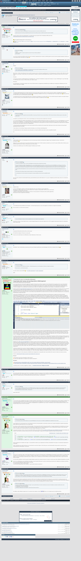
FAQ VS (36, 5)
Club (50, 0)
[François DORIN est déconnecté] (7, 426)
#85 (68, 109)
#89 (68, 201)
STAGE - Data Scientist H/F (25, 514)
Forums (14, 0)
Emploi (39, 0)
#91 (68, 227)
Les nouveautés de (20, 41)
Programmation (37, 2)
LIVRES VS (45, 5)
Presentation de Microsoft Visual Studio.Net (9, 528)
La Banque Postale (25, 519)
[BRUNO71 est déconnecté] (7, 191)
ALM (21, 2)
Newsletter (34, 0)
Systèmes (51, 2)
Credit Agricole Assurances (28, 515)
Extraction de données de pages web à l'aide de (42, 41)
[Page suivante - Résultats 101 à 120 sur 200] (65, 12)
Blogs (26, 0)
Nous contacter (57, 539)
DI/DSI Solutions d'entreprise (10, 2)
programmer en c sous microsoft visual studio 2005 (10, 526)
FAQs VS (20, 498)
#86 (68, 136)
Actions (8, 7)
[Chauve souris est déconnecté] (7, 405)
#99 (68, 450)
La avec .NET (56, 41)
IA (18, 2)
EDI (33, 2)
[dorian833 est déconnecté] (7, 96)
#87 (68, 157)
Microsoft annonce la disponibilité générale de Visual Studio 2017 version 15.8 (22, 15)
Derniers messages (3, 7)
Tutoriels (19, 0)
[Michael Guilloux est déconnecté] (7, 287)
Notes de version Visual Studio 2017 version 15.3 (31, 353)
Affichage (67, 23)
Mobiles (48, 2)
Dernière (67, 12)
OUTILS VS (49, 5)
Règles (26, 7)
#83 (68, 61)
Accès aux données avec (28, 41)
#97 (68, 396)
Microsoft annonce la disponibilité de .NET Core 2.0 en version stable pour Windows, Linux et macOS (32, 362)
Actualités (11, 498)
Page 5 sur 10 (47, 12)
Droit (47, 0)
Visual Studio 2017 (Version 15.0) (26, 288)
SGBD (42, 2)
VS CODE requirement (31, 270)
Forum (4, 500)
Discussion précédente (32, 503)
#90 (68, 214)
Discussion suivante (40, 503)
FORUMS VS (32, 5)
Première (52, 12)
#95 (68, 369)
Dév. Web (30, 2)
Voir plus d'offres (48, 520)
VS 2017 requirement (39, 270)
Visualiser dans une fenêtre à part (62, 433)
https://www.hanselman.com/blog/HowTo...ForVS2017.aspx (23, 36)
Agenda (20, 7)
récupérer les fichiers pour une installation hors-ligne (52, 430)
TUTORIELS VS (40, 5)
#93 (68, 260)
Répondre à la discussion (7, 12)
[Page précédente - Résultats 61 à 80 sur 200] (54, 12)
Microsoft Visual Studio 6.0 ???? (7, 532)
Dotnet (8, 500)
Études (43, 0)
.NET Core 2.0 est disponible (24, 341)
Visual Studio (17, 500)
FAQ (23, 0)
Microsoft (24, 2)
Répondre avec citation (61, 44)
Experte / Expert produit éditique (26, 518)
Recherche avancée (77, 7)
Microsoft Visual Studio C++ (6, 530)
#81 (68, 25)
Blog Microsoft (19, 353)
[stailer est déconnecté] (7, 146)
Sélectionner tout (52, 433)
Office (45, 2)
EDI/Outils (12, 500)
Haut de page (67, 539)
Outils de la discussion (61, 23)
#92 (68, 243)
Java (27, 2)
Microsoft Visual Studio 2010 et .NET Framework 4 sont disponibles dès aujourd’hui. (15, 524)
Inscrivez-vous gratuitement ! (21, 6)
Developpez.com (62, 539)
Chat (30, 0)
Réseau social (13, 7)
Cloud (16, 2)
